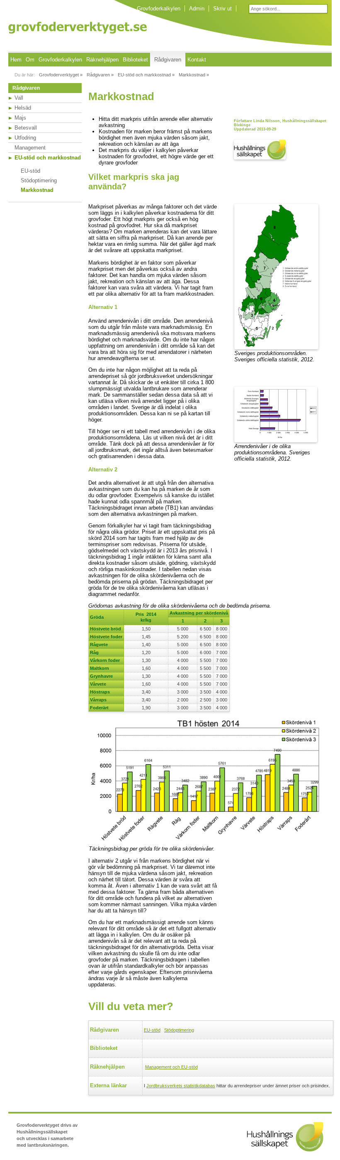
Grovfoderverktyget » (61, 74)
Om (30, 59)
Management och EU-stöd (171, 1066)
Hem (16, 59)
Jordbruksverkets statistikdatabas (180, 1085)
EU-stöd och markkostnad (48, 158)
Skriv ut (222, 8)
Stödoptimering (39, 180)
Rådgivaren (167, 59)
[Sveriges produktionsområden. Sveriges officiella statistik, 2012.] (276, 347)
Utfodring (25, 138)
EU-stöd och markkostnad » (146, 74)
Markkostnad (37, 190)
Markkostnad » (194, 74)
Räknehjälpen (102, 59)
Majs (20, 118)
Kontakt (196, 59)
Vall (19, 98)
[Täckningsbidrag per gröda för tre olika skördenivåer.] (208, 843)
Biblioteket (135, 59)
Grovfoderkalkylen (158, 8)
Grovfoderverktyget (77, 28)
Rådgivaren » (100, 74)
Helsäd (23, 108)
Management (30, 148)
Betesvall (26, 128)
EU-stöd (30, 171)
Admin (196, 8)
